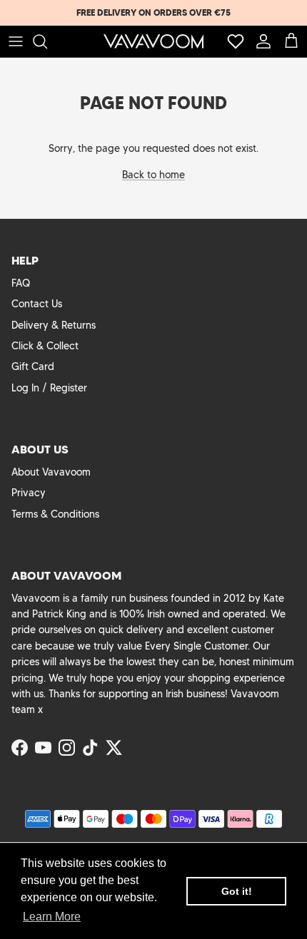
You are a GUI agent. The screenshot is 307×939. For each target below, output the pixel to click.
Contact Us (36, 303)
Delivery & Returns (53, 325)
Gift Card (32, 366)
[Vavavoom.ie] (153, 41)
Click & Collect (45, 345)
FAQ (20, 283)
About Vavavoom (51, 472)
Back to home (153, 174)
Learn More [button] (52, 916)
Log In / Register (49, 387)
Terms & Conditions (55, 514)
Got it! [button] (236, 891)
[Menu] (15, 41)
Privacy (28, 492)
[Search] (47, 41)
